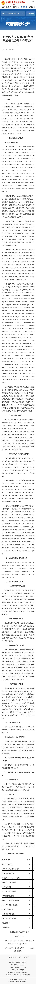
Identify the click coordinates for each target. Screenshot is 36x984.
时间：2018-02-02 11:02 (8, 49)
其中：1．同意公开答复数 (10, 900)
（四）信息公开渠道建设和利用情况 (16, 558)
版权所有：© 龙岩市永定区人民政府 (18, 972)
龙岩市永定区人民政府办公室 (18, 932)
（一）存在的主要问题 (12, 780)
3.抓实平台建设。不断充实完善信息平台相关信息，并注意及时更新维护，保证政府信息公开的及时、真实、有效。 (18, 846)
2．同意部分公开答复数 (9, 905)
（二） (7, 415)
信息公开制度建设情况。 (14, 506)
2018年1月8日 (18, 936)
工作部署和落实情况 (15, 415)
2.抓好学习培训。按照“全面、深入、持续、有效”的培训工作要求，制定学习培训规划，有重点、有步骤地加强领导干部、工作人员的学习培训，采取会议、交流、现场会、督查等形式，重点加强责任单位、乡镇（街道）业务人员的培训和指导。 (18, 831)
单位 (28, 860)
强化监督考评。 (11, 480)
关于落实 (7, 142)
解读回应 (32, 7)
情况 (17, 142)
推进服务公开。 (11, 249)
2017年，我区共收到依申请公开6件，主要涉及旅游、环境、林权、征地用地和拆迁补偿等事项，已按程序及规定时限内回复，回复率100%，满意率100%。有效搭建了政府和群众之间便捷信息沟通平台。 (18, 747)
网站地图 (11, 962)
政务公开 (24, 7)
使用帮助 (18, 962)
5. (5, 284)
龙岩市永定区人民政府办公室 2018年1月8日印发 (18, 949)
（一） (7, 138)
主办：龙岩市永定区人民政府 (18, 979)
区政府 (8, 7)
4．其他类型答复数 (8, 914)
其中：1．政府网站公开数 (10, 869)
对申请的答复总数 (8, 896)
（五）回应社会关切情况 (12, 722)
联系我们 (24, 962)
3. (5, 506)
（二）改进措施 (9, 794)
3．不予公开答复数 (8, 909)
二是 (21, 521)
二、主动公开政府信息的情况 (14, 582)
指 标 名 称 (6, 860)
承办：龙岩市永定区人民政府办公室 (18, 981)
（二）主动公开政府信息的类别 (14, 618)
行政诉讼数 (5, 927)
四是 (6, 542)
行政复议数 (5, 923)
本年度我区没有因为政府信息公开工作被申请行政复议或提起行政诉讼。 (18, 766)
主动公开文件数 (7, 864)
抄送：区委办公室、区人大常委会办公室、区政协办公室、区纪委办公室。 (18, 942)
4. (5, 249)
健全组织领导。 (11, 458)
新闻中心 (16, 7)
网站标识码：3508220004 (18, 965)
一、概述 (7, 99)
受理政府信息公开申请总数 (11, 878)
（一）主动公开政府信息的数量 (15, 586)
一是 (10, 512)
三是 (31, 527)
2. (5, 480)
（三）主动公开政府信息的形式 (14, 645)
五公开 (13, 142)
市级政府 (9, 957)
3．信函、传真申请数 (9, 891)
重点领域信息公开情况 (16, 138)
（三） (7, 454)
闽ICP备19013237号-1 (18, 970)
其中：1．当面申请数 (9, 882)
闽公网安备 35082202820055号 (18, 967)
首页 (3, 7)
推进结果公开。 (11, 284)
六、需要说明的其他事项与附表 (14, 853)
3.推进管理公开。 (10, 221)
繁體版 (33, 1)
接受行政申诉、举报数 (9, 918)
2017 (34, 860)
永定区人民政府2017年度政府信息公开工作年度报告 (18, 40)
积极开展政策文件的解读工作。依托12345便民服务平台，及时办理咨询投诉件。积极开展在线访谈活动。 (18, 730)
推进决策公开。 (11, 146)
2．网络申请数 (6, 887)
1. (5, 146)
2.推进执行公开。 (10, 196)
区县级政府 (18, 957)
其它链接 (26, 957)
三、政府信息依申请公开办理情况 (15, 737)
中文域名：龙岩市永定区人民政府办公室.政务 (18, 975)
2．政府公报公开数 (8, 873)
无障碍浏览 (30, 13)
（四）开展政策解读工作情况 (14, 684)
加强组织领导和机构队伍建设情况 (19, 454)
